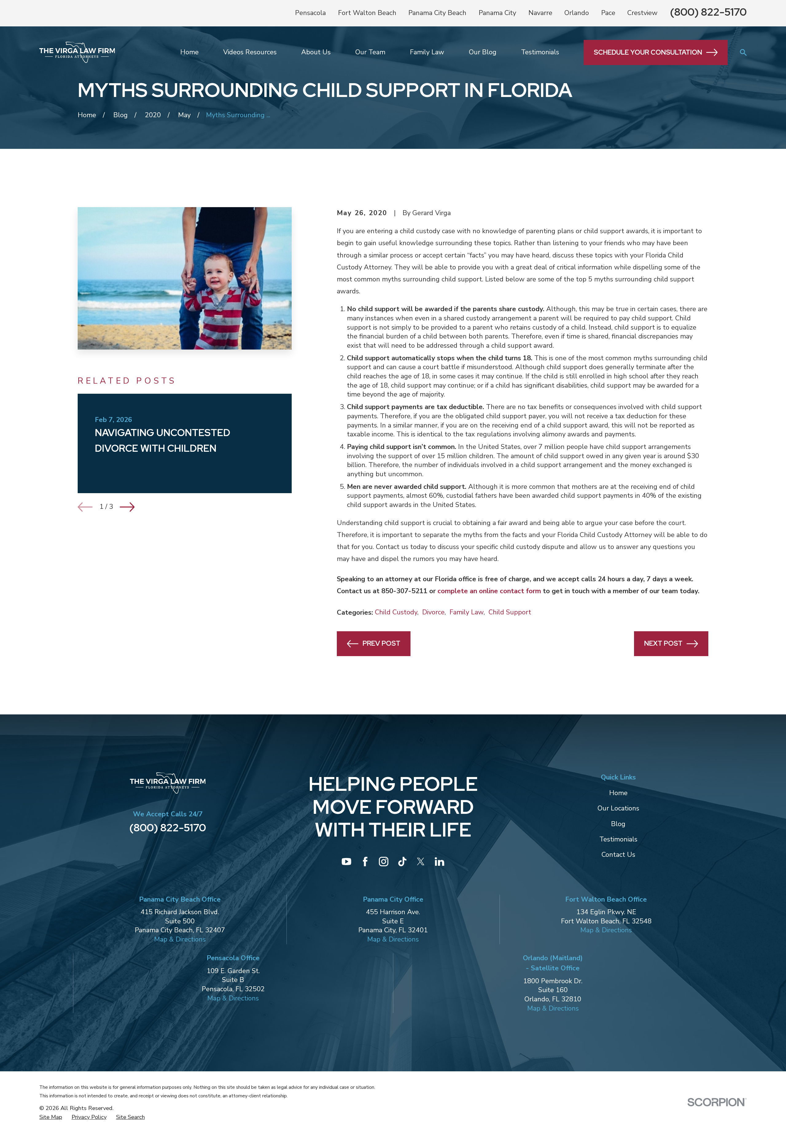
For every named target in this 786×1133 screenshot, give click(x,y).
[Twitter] (421, 861)
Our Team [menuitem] (370, 52)
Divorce (433, 612)
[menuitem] (50, 1117)
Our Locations (618, 808)
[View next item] (127, 507)
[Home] (77, 52)
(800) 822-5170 (708, 12)
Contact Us (618, 854)
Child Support (509, 612)
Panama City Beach (437, 12)
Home (618, 793)
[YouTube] (346, 861)
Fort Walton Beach (367, 12)
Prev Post (381, 643)
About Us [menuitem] (316, 52)
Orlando (576, 12)
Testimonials (618, 839)
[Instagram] (383, 861)
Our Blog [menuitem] (482, 52)
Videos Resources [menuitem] (250, 52)
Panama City (497, 12)
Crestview (642, 12)
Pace (608, 12)
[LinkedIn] (439, 861)
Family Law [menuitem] (427, 52)
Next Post (663, 643)
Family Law (466, 612)
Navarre (540, 12)
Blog (618, 824)
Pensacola (310, 12)
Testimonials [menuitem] (540, 52)
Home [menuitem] (189, 52)
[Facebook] (365, 861)
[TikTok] (402, 861)
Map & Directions (180, 939)
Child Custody (396, 612)
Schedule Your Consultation (648, 52)
